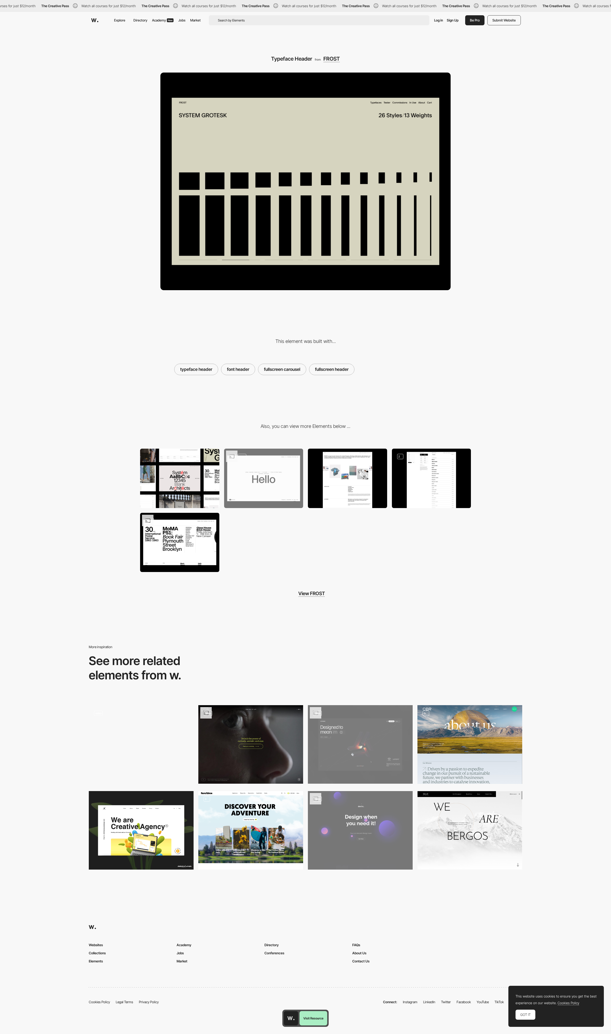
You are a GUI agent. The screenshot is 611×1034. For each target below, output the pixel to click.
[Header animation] (141, 744)
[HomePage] (141, 830)
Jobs (181, 20)
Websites (96, 945)
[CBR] (469, 744)
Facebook (464, 1002)
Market (195, 20)
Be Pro (475, 20)
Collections (97, 953)
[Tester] (263, 478)
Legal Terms (124, 1002)
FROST (331, 58)
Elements (96, 961)
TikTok (499, 1002)
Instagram (410, 1002)
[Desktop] (179, 478)
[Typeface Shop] (431, 478)
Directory (140, 20)
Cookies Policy (99, 1002)
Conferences (274, 953)
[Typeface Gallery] (179, 542)
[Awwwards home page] (291, 1018)
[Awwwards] (94, 20)
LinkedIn (429, 1002)
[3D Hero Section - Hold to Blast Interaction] (360, 744)
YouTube (483, 1002)
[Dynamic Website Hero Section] (360, 830)
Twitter (446, 1002)
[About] (347, 478)
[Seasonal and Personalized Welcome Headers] (250, 830)
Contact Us (360, 961)
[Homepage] (250, 744)
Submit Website (504, 20)
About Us (359, 953)
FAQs (356, 945)
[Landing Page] (469, 830)
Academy (162, 20)
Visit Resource (313, 1018)
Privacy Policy (149, 1002)
